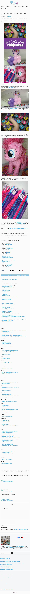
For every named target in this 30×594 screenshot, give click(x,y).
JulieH (4, 480)
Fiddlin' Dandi (5, 489)
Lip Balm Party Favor (9, 248)
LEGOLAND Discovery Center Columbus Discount (10, 409)
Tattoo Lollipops (9, 265)
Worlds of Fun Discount (6, 383)
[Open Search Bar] (1, 10)
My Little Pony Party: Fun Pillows (7, 257)
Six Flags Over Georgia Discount (7, 346)
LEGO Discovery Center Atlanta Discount (8, 344)
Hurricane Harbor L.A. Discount (19, 316)
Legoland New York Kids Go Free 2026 (6, 564)
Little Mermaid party (21, 223)
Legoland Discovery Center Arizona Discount (9, 279)
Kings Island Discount (5, 408)
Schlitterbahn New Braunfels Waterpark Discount (10, 445)
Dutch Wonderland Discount (6, 421)
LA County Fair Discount (6, 295)
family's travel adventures (20, 546)
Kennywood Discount (5, 424)
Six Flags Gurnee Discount (6, 354)
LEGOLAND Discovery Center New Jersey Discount (10, 387)
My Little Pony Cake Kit (6, 261)
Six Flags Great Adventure (6, 390)
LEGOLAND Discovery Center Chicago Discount (10, 350)
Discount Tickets (8, 6)
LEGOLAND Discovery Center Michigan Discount (10, 372)
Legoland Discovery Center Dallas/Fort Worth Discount (11, 437)
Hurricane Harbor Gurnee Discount (7, 351)
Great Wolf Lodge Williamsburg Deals (8, 453)
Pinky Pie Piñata (22, 134)
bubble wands (19, 222)
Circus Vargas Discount (6, 290)
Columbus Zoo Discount (6, 406)
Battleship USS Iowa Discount (7, 286)
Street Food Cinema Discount (7, 317)
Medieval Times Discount (6, 300)
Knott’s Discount (4, 294)
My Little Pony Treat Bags (6, 256)
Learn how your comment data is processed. (20, 529)
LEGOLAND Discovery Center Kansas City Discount (10, 382)
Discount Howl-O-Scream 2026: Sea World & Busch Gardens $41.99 (10, 561)
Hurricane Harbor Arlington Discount (8, 433)
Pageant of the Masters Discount (7, 303)
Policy (6, 8)
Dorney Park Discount (5, 420)
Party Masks (8, 243)
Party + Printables (21, 6)
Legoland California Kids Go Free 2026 (6, 567)
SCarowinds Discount (13, 401)
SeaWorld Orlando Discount (6, 335)
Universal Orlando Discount (6, 336)
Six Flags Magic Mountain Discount (8, 316)
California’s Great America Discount (8, 287)
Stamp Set (8, 253)
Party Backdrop (9, 244)
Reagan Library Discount (6, 307)
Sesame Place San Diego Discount (7, 315)
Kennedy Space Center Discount (7, 332)
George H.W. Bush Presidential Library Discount (10, 431)
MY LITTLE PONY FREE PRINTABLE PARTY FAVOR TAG (15, 229)
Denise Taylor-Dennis (6, 499)
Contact (27, 6)
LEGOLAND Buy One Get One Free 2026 (6, 569)
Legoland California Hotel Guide (5, 558)
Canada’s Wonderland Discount (7, 463)
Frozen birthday (10, 87)
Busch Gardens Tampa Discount (7, 330)
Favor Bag (8, 245)
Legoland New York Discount (6, 394)
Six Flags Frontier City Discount (7, 416)
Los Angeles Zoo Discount (6, 299)
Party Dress (8, 249)
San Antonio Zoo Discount (6, 441)
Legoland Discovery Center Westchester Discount (10, 395)
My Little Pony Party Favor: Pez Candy (8, 260)
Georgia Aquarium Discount (6, 343)
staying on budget (12, 547)
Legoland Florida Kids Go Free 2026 (5, 566)
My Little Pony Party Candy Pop (7, 258)
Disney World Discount (5, 331)
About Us (2, 8)
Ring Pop (7, 266)
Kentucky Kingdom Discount (6, 362)
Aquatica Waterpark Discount (17, 335)
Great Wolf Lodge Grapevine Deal (7, 432)
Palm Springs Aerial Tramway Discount (8, 304)
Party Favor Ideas (9, 247)
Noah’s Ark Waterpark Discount (7, 459)
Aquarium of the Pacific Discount (7, 285)
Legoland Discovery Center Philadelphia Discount (10, 425)
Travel (2, 6)
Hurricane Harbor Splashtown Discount (8, 435)
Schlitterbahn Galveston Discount (7, 444)
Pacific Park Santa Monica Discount (8, 302)
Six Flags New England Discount (7, 368)
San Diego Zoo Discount (6, 312)
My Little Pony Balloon (13, 108)
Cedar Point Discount (5, 405)
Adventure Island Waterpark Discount (20, 330)
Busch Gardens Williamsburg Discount (8, 451)
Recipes (15, 6)
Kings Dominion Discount (6, 452)
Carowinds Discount (5, 401)
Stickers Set (8, 252)
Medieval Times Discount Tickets (7, 440)
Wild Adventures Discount (6, 342)
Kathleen (7, 546)
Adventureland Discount (6, 358)
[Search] (12, 553)
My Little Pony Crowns (5, 262)
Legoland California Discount (7, 298)
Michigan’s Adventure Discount (7, 373)
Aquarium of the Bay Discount (7, 283)
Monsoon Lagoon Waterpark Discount (8, 410)
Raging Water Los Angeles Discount (8, 308)
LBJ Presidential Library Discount (7, 436)
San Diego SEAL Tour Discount (7, 311)
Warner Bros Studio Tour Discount (7, 320)
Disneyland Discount (5, 291)
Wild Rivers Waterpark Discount (7, 321)
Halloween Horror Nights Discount (21, 319)
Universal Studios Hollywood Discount (8, 319)
